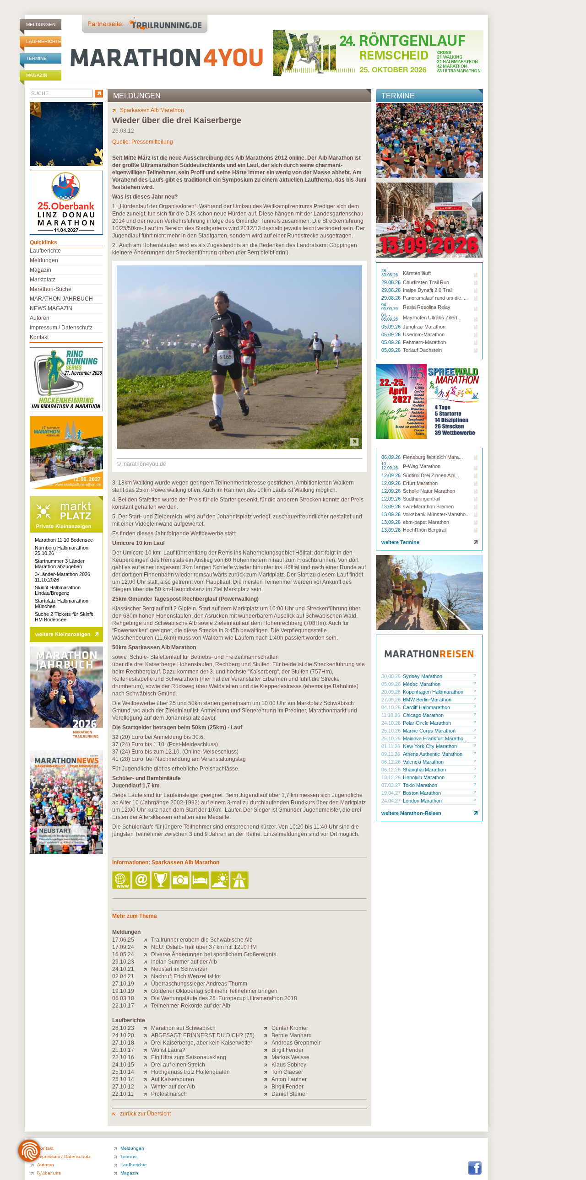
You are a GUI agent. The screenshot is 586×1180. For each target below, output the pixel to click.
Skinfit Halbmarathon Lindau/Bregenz (58, 590)
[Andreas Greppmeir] (267, 1042)
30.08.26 (391, 676)
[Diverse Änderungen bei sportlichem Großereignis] (147, 954)
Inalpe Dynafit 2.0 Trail (427, 290)
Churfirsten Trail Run (426, 282)
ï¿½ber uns (49, 1172)
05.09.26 (391, 326)
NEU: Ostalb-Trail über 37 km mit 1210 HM (204, 947)
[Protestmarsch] (147, 1094)
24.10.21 (123, 969)
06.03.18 (123, 998)
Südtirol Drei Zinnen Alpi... (431, 475)
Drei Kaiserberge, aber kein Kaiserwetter (201, 1043)
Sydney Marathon (422, 676)
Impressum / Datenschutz (61, 327)
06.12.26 (391, 762)
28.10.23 (123, 1028)
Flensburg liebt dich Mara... (433, 457)
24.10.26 (391, 723)
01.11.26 (391, 746)
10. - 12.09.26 (390, 466)
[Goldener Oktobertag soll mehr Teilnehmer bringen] (147, 991)
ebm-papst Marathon (426, 522)
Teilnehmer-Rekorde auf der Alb (190, 1005)
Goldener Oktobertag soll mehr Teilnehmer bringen (214, 991)
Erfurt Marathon (420, 483)
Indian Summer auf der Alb (184, 962)
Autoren (39, 318)
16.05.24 (123, 954)
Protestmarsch (169, 1094)
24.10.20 (123, 1035)
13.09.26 (391, 506)
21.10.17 (123, 1050)
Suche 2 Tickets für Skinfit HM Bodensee (64, 616)
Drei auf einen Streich (178, 1064)
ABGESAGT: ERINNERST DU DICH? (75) (203, 1035)
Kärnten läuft (417, 273)
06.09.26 (391, 457)
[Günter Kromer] (267, 1028)
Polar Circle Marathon (427, 723)
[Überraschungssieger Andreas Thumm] (147, 983)
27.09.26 (391, 699)
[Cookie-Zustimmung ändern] (29, 1151)
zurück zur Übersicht (145, 1113)
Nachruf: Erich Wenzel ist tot (186, 976)
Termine (36, 58)
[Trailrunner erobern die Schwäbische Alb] (147, 940)
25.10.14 (123, 1072)
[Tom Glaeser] (267, 1072)
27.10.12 (123, 1086)
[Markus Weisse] (267, 1057)
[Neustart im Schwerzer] (147, 969)
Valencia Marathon (423, 762)
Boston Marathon (422, 793)
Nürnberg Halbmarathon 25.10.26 (61, 550)
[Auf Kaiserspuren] (147, 1079)
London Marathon (422, 800)
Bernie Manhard (291, 1035)
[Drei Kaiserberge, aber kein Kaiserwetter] (147, 1042)
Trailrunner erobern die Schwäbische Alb (202, 940)
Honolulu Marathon (424, 777)
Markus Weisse (290, 1057)
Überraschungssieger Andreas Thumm (199, 984)
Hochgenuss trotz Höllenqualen (190, 1072)
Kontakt (39, 337)
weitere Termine (400, 542)
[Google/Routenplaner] (240, 880)
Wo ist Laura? (168, 1050)
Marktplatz (42, 279)
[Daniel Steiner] (267, 1094)
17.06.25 (123, 940)
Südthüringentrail (421, 498)
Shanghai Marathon (424, 769)
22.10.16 (123, 1057)
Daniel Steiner (289, 1094)
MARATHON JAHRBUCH (61, 299)
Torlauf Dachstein (422, 350)
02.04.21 (123, 976)
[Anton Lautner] (267, 1079)
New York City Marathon (430, 746)
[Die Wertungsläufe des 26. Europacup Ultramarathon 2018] (147, 998)
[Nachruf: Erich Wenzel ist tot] (147, 976)
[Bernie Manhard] (267, 1035)
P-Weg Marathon (421, 466)
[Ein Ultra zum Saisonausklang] (147, 1057)
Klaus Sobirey (288, 1064)
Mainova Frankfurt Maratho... (435, 738)
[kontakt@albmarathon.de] (142, 880)
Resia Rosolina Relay (426, 307)
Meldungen (40, 24)
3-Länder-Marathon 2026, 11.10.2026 (63, 576)
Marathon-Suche (50, 289)
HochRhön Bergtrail (424, 530)
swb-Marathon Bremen (428, 506)
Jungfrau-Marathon (424, 326)
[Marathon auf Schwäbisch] (147, 1028)
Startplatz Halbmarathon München (61, 603)
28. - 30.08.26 (390, 273)
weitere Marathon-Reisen (411, 813)
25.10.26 (391, 730)
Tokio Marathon (420, 785)
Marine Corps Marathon (429, 730)
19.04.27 (391, 793)
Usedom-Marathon (424, 334)
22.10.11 (123, 1094)
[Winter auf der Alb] (147, 1086)
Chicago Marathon (423, 715)
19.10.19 (123, 991)
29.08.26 (391, 282)
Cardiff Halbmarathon (426, 707)
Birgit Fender (287, 1050)
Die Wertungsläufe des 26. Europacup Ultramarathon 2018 (224, 998)
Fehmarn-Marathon (424, 342)
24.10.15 (123, 1064)
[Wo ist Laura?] (147, 1050)
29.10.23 (123, 962)
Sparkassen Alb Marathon (152, 110)
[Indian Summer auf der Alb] (147, 961)
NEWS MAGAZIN (51, 308)
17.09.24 (123, 947)
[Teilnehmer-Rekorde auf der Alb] (147, 1005)
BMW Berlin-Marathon (427, 699)
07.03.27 (391, 785)
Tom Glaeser (287, 1072)
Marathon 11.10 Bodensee (64, 540)
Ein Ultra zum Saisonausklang (188, 1057)
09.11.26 (391, 754)
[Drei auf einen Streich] (147, 1064)
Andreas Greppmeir (295, 1043)
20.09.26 (391, 692)
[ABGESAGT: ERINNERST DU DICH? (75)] (147, 1035)
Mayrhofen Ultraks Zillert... (432, 317)
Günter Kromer (289, 1028)
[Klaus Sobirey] (267, 1064)
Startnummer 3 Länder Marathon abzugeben (60, 563)
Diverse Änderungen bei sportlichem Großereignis (213, 954)
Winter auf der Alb (173, 1086)
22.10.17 (123, 1005)
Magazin (36, 75)
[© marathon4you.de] (239, 447)
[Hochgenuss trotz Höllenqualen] (147, 1072)
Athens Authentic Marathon (432, 754)
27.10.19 (123, 984)
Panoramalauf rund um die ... (435, 298)
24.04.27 (391, 800)
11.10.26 (391, 715)
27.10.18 (123, 1043)
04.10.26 (391, 707)
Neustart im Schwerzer (179, 969)
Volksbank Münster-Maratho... (436, 514)
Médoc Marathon (421, 684)
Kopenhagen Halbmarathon (433, 692)
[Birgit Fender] (267, 1050)
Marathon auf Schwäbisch (183, 1028)
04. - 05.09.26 (390, 307)
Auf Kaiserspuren (172, 1079)
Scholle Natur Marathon (429, 491)
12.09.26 (391, 475)
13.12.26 (391, 777)
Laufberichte (43, 41)
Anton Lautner (289, 1079)
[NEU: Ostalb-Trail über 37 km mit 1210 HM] (147, 947)
